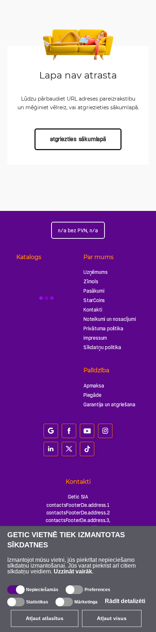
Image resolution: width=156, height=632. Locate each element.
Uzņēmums (95, 272)
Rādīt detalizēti (125, 601)
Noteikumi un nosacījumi (109, 319)
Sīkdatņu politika (102, 347)
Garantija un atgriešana (109, 404)
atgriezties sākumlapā (78, 139)
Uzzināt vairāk (73, 571)
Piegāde (92, 395)
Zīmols (90, 281)
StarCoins (94, 300)
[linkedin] (51, 449)
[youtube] (87, 431)
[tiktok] (87, 449)
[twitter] (69, 449)
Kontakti (92, 310)
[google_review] (51, 431)
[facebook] (69, 431)
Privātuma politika (103, 328)
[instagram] (105, 431)
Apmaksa (93, 386)
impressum (95, 338)
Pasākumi (93, 291)
